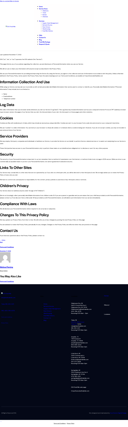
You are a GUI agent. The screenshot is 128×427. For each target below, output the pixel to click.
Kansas (106, 296)
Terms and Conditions (7, 281)
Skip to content (5, 1)
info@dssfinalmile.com (8, 298)
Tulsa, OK (74, 324)
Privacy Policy (4, 323)
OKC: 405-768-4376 (8, 311)
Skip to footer (14, 1)
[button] (2, 240)
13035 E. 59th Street (77, 322)
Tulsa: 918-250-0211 (7, 304)
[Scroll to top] (1, 421)
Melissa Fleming (6, 267)
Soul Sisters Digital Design (118, 413)
